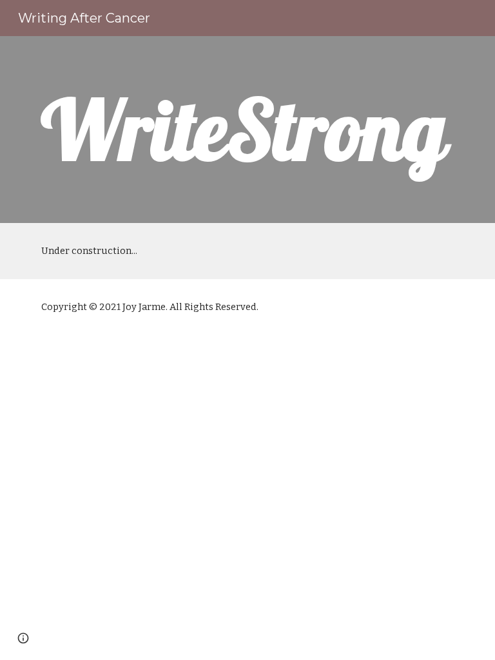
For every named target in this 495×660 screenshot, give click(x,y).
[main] (247, 129)
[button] (23, 638)
